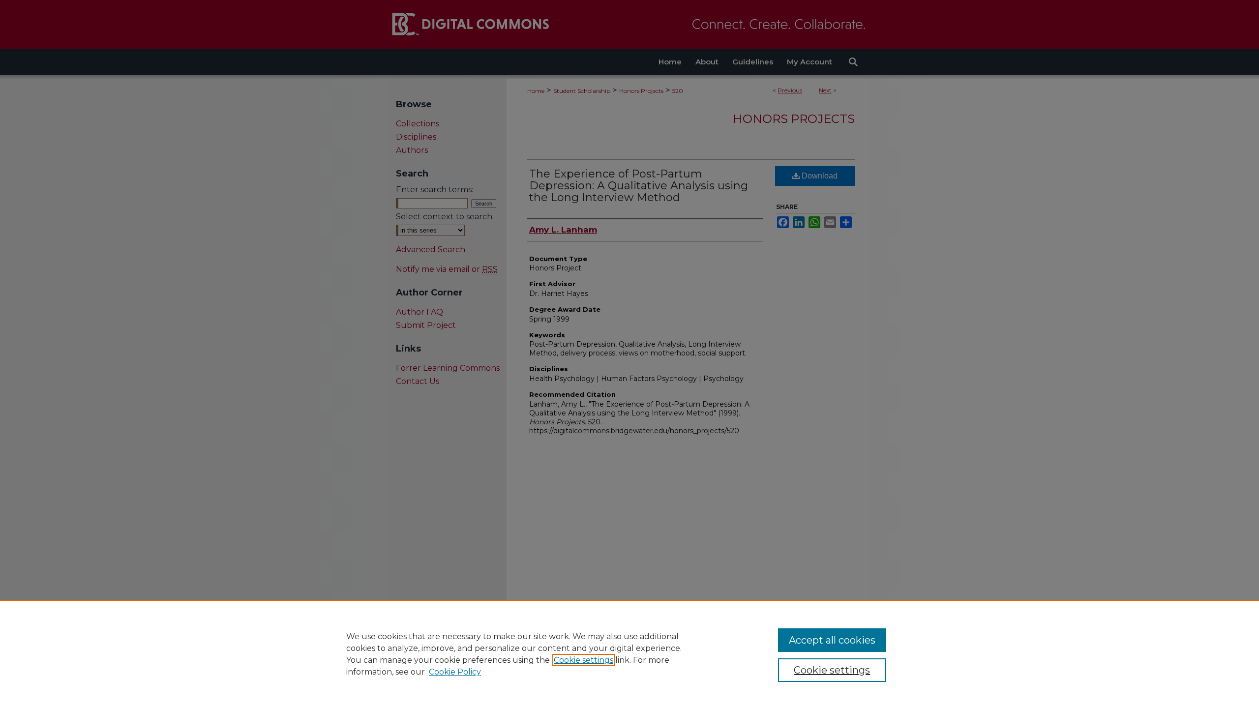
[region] (629, 654)
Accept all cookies (832, 640)
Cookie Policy (455, 672)
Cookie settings (583, 660)
